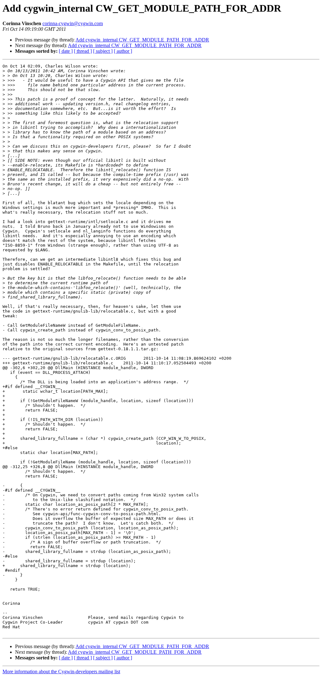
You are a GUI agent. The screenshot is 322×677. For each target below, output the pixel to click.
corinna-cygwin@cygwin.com (72, 23)
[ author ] (123, 51)
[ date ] (66, 51)
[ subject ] (103, 51)
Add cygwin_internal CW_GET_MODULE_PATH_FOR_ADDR (142, 39)
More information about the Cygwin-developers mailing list (61, 671)
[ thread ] (83, 51)
